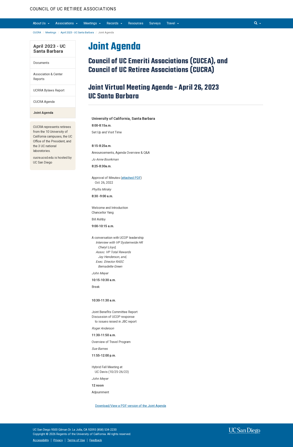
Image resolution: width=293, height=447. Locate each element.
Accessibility (41, 440)
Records (113, 23)
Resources (135, 23)
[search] (257, 23)
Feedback (95, 440)
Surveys (155, 23)
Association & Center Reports (48, 76)
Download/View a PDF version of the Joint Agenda (130, 406)
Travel (171, 23)
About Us (39, 23)
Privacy (58, 440)
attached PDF (131, 178)
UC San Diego (240, 11)
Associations (65, 23)
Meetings (91, 23)
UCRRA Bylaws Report (48, 90)
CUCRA (37, 32)
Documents (41, 63)
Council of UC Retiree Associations (73, 8)
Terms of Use (76, 440)
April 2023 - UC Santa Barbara (77, 32)
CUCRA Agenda (44, 102)
